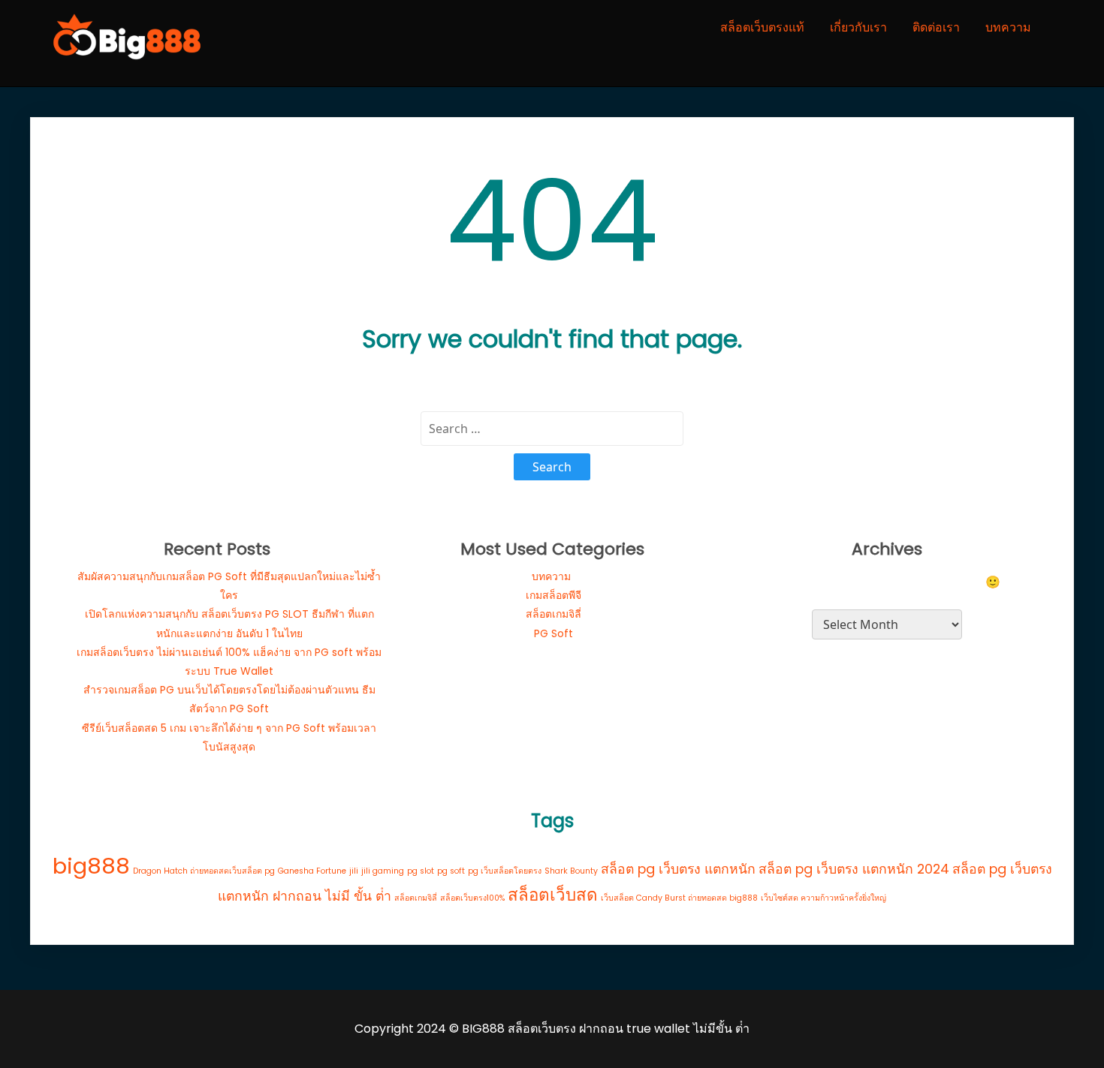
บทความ (1008, 27)
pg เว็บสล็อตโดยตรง (504, 871)
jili (353, 871)
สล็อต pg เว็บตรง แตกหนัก (678, 868)
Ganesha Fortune (312, 871)
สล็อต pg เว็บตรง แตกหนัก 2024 (854, 868)
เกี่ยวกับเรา (858, 27)
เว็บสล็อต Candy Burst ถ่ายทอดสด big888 (679, 898)
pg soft (451, 871)
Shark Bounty (571, 871)
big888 (91, 865)
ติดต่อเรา (936, 27)
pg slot (420, 871)
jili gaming (382, 871)
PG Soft (553, 633)
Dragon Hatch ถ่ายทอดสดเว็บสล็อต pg (204, 871)
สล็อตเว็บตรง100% (472, 898)
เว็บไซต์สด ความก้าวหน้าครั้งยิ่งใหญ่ (823, 898)
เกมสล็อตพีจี (553, 595)
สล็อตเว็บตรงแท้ (762, 27)
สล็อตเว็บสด (553, 895)
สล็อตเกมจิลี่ (553, 613)
